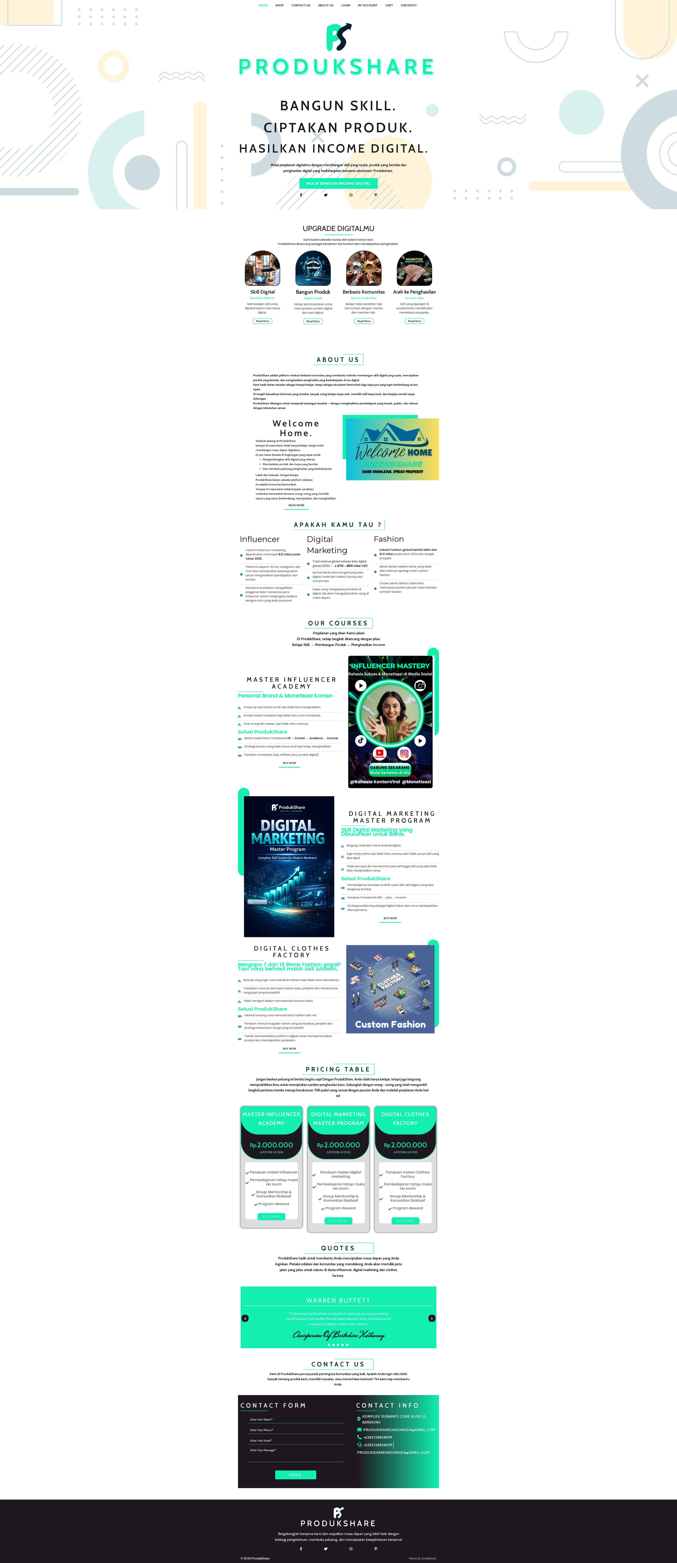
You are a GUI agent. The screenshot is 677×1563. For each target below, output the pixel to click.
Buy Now (271, 1216)
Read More (262, 321)
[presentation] (245, 1318)
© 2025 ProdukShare (255, 1558)
